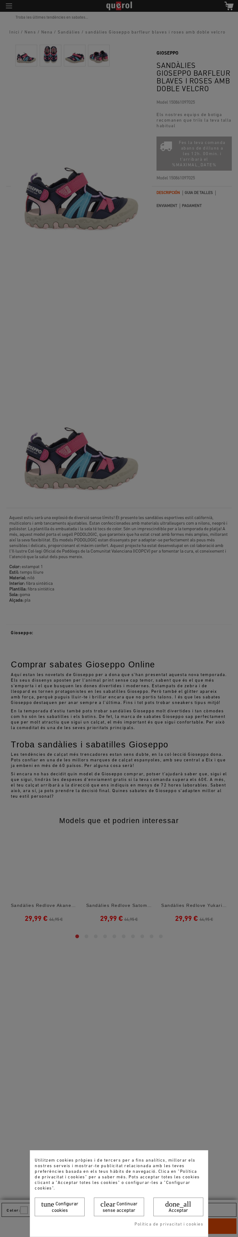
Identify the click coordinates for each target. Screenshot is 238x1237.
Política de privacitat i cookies (168, 1224)
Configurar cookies (59, 1206)
